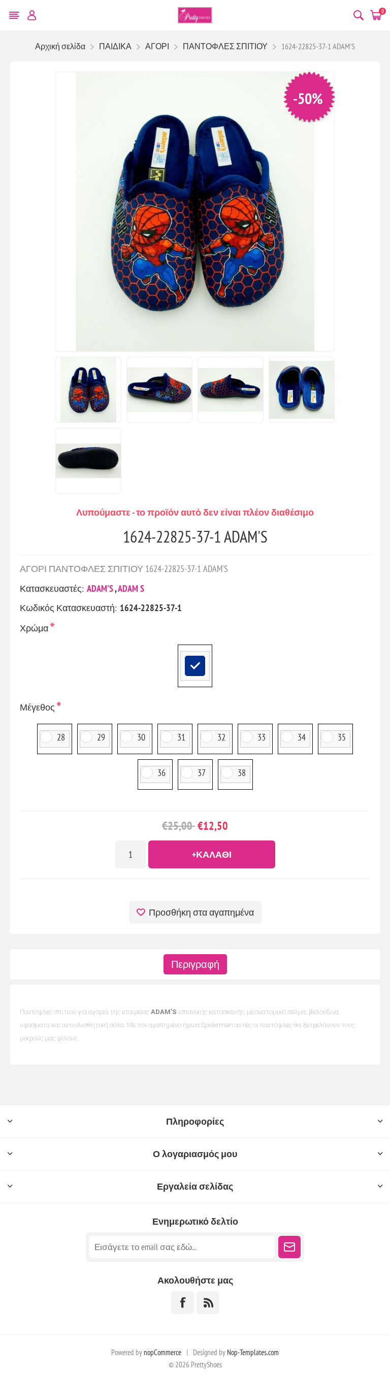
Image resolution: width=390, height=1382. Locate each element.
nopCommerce (162, 1352)
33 (261, 737)
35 (342, 737)
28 (61, 737)
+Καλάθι (212, 854)
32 (221, 737)
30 (141, 737)
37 (202, 773)
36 (161, 773)
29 (101, 737)
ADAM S (131, 588)
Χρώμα (35, 628)
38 (242, 773)
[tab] (195, 964)
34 (302, 737)
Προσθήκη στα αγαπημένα (201, 912)
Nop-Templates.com (253, 1352)
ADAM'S (100, 588)
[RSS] (208, 1302)
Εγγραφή (289, 1247)
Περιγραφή (195, 964)
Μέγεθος (38, 707)
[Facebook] (182, 1302)
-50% (308, 98)
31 (181, 737)
